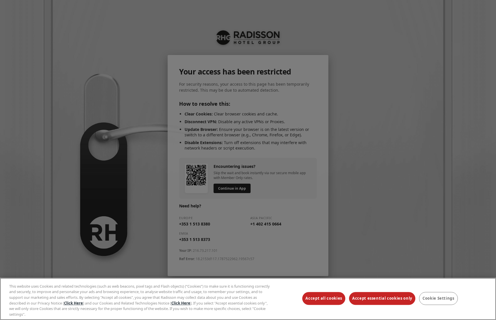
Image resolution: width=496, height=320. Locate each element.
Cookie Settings (438, 298)
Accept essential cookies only (382, 298)
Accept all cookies (323, 298)
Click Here (73, 302)
